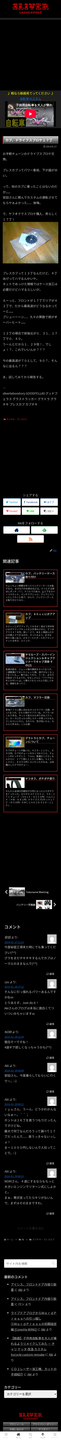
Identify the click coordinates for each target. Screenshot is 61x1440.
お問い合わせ (16, 1429)
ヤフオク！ (44, 1429)
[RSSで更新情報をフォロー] (30, 539)
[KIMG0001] (30, 262)
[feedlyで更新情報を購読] (44, 530)
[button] (53, 1263)
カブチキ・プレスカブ (17, 419)
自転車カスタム (30, 98)
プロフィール (16, 1424)
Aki (20, 1289)
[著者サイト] (16, 530)
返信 (51, 973)
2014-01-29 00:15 (14, 1176)
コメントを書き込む (30, 1228)
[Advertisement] (30, 53)
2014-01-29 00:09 (14, 1070)
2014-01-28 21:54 (14, 1037)
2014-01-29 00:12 (14, 1104)
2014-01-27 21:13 (14, 942)
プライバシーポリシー (44, 1424)
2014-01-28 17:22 (14, 986)
